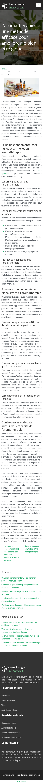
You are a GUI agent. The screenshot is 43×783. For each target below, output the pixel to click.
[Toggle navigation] (38, 5)
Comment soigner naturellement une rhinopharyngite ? (32, 549)
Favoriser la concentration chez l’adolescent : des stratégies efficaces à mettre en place (11, 553)
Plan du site (22, 781)
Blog (5, 69)
